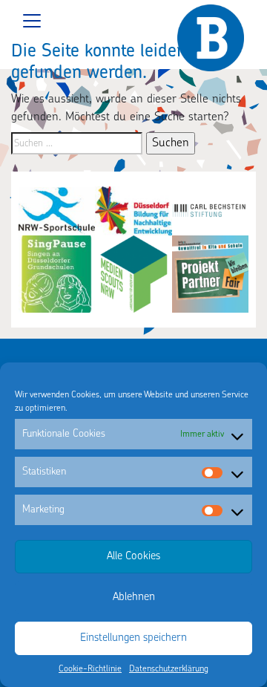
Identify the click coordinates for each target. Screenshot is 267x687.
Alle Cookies (133, 556)
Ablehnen (134, 597)
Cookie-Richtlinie (90, 669)
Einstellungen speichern (133, 638)
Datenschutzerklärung (168, 669)
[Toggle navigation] (133, 21)
